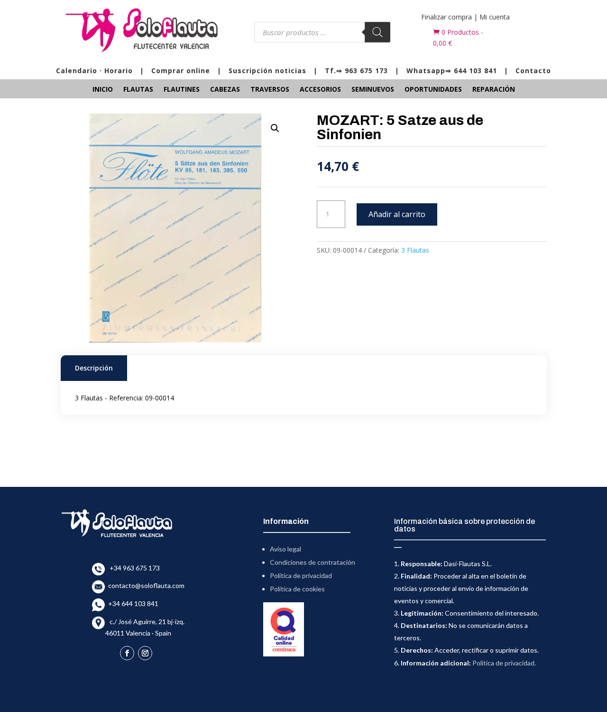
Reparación (493, 90)
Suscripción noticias (267, 70)
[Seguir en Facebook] (127, 653)
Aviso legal (285, 549)
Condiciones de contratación (312, 562)
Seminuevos (372, 90)
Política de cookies (297, 589)
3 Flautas (415, 250)
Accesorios (320, 90)
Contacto (533, 70)
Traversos (269, 90)
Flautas (138, 90)
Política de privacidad (301, 575)
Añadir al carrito (396, 214)
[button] (275, 128)
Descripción (94, 367)
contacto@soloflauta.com (144, 585)
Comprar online (180, 70)
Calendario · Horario (94, 70)
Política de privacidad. (504, 663)
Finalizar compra (446, 16)
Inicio (102, 90)
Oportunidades (433, 90)
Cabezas (225, 90)
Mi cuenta (494, 16)
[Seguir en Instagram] (145, 653)
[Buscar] (378, 32)
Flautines (182, 90)
